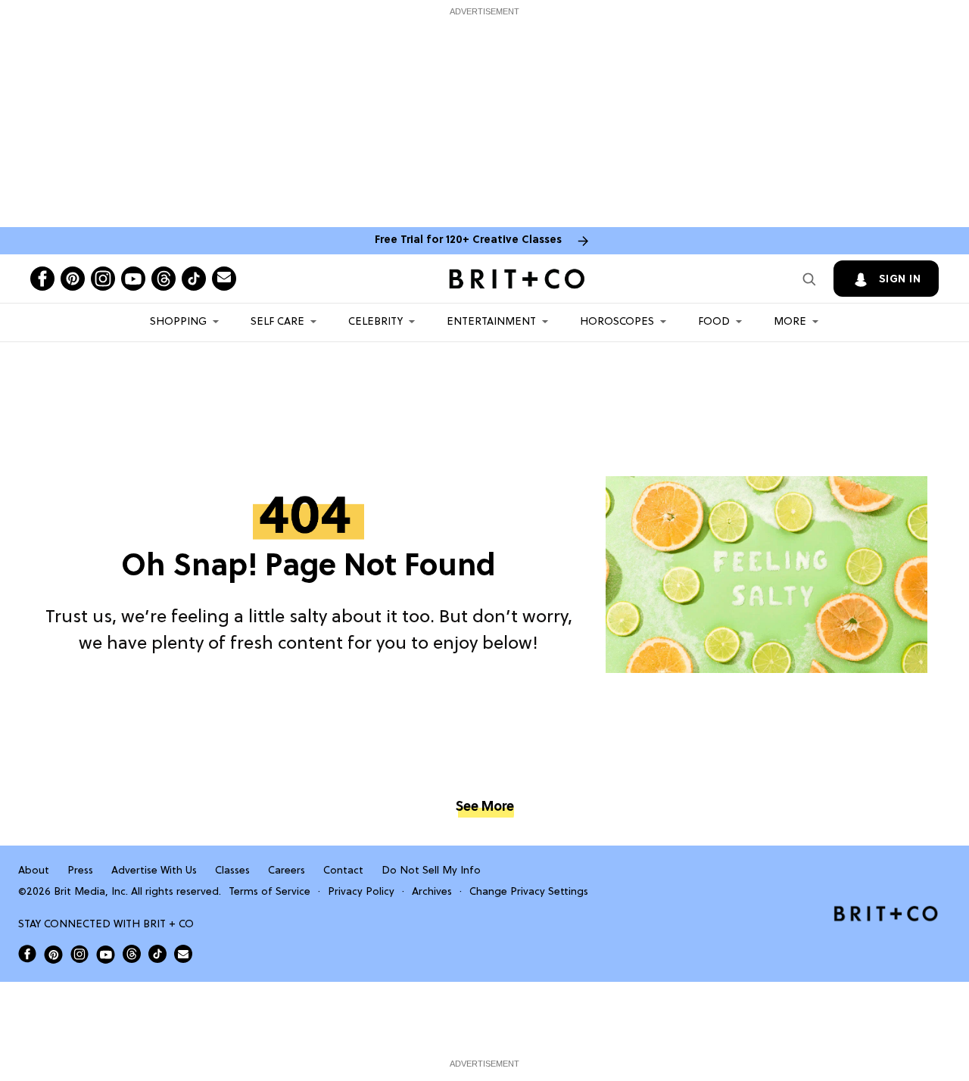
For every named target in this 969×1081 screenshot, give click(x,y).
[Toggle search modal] (809, 278)
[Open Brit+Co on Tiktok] (157, 954)
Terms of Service (269, 892)
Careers (286, 871)
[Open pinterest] (73, 278)
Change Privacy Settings (528, 892)
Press (80, 871)
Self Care (277, 322)
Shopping (178, 322)
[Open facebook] (42, 278)
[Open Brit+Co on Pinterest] (53, 954)
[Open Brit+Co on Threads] (132, 954)
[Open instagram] (103, 278)
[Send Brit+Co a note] (224, 278)
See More (484, 807)
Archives (432, 892)
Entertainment (491, 322)
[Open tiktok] (194, 278)
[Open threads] (163, 278)
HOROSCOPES (617, 322)
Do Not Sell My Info (431, 871)
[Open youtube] (133, 278)
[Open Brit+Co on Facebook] (27, 954)
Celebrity (375, 322)
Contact (343, 871)
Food (714, 322)
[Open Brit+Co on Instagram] (79, 954)
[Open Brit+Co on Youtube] (105, 954)
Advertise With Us (154, 871)
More (790, 322)
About (33, 871)
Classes (232, 871)
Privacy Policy (361, 892)
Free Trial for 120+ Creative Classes (468, 240)
